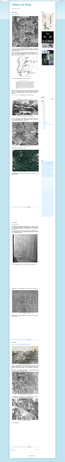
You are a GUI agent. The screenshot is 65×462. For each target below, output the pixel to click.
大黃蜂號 (49, 195)
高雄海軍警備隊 (47, 215)
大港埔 (45, 195)
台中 (43, 193)
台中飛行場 (45, 193)
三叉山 (43, 188)
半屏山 (51, 192)
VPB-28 (42, 187)
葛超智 (50, 212)
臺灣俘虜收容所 (45, 162)
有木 (48, 172)
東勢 (52, 200)
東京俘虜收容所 (48, 200)
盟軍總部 (45, 204)
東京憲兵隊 (51, 200)
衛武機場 (44, 213)
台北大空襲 (46, 171)
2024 (43, 103)
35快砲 (48, 177)
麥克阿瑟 (49, 216)
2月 (43, 121)
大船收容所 (47, 195)
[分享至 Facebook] (29, 207)
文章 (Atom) (14, 450)
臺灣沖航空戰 (48, 165)
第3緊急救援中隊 (51, 205)
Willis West (49, 187)
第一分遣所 (51, 207)
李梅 (45, 200)
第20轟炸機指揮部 (48, 168)
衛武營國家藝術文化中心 (47, 213)
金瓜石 (51, 164)
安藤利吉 (50, 171)
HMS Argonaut (49, 180)
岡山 (49, 197)
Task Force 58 (45, 184)
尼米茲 (44, 197)
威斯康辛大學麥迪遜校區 (45, 196)
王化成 (46, 203)
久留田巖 (51, 189)
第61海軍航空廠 (44, 207)
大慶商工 (43, 195)
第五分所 (52, 168)
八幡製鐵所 (47, 191)
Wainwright (46, 187)
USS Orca (51, 185)
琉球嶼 (49, 203)
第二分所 (50, 166)
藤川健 (51, 212)
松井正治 (45, 201)
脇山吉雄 (50, 209)
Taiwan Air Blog (21, 4)
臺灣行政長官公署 (49, 211)
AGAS (52, 164)
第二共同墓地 (46, 208)
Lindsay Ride (50, 181)
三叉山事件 (45, 188)
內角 (43, 191)
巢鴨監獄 (51, 197)
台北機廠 (50, 193)
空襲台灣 (48, 164)
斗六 (51, 171)
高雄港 (51, 165)
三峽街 (47, 188)
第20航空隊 (44, 165)
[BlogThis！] (27, 207)
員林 (48, 171)
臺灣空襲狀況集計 (45, 211)
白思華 (42, 173)
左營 (52, 197)
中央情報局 (51, 188)
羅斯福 (45, 209)
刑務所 (52, 191)
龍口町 (46, 177)
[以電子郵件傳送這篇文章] (26, 207)
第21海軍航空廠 (51, 204)
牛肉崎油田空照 (15, 14)
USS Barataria (50, 184)
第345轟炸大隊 (45, 205)
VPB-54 (44, 187)
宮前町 (48, 196)
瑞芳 (52, 172)
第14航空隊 (44, 173)
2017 (43, 128)
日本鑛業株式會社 (45, 172)
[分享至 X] (28, 207)
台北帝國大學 (47, 193)
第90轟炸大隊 (51, 173)
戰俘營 (52, 162)
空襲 (45, 168)
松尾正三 (50, 172)
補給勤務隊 (51, 213)
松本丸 (47, 201)
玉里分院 (44, 203)
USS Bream (45, 185)
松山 (44, 166)
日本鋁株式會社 (47, 199)
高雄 (45, 215)
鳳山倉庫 (45, 216)
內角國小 (45, 191)
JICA (51, 180)
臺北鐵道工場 (50, 169)
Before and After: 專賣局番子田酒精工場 (21, 344)
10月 (43, 112)
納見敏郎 (44, 209)
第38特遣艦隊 (48, 205)
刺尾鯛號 (45, 192)
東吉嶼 (42, 201)
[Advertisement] (25, 215)
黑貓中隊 (51, 216)
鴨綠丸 (47, 216)
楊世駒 (50, 201)
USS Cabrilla (48, 185)
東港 (43, 201)
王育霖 (47, 203)
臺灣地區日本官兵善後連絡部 (46, 175)
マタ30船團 (51, 187)
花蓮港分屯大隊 (45, 212)
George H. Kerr (45, 180)
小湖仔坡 (42, 197)
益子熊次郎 (43, 204)
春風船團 (52, 199)
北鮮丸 (50, 192)
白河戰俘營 (48, 166)
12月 (43, 110)
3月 (43, 120)
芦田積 (42, 212)
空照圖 (48, 204)
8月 (43, 114)
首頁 (25, 449)
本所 (43, 166)
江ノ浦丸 (52, 201)
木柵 (43, 200)
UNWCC (48, 184)
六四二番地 (50, 191)
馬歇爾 (42, 215)
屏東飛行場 (46, 197)
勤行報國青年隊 (47, 192)
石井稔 (47, 204)
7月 (43, 115)
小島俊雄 (50, 196)
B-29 (42, 165)
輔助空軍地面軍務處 (49, 176)
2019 (43, 109)
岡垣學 (48, 197)
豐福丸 (46, 176)
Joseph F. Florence (46, 181)
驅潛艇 (44, 215)
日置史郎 (50, 199)
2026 (43, 102)
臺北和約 (52, 209)
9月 (43, 113)
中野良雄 (49, 189)
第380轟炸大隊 (48, 173)
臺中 (52, 166)
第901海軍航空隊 (48, 207)
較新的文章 (13, 449)
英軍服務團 (48, 212)
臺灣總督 (44, 176)
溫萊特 (44, 168)
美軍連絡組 (47, 209)
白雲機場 (52, 203)
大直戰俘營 (45, 164)
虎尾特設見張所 (15, 224)
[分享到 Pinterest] (30, 207)
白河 (45, 166)
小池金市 (52, 196)
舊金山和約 (52, 211)
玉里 (51, 172)
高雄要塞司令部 (51, 215)
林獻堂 (49, 201)
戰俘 (49, 162)
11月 (43, 111)
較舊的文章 (37, 449)
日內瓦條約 (44, 199)
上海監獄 (49, 188)
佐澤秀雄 (44, 171)
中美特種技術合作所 (45, 189)
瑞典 (50, 203)
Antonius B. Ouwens (51, 177)
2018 (43, 127)
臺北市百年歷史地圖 (46, 169)
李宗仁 (44, 200)
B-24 (43, 164)
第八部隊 (49, 208)
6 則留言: (24, 339)
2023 (43, 104)
